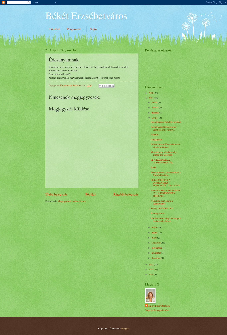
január (155, 102)
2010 (151, 93)
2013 (151, 269)
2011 (151, 98)
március (155, 112)
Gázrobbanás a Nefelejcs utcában (166, 121)
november (156, 252)
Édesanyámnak (158, 213)
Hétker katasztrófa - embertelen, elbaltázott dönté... (165, 146)
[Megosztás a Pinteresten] (112, 86)
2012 (151, 264)
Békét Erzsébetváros (86, 15)
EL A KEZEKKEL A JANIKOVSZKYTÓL (162, 161)
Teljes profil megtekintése (157, 310)
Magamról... (74, 29)
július (154, 237)
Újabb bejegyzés (56, 194)
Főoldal (54, 29)
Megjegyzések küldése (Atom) (72, 201)
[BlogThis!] (103, 86)
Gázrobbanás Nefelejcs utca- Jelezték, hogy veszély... (164, 128)
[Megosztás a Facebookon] (109, 86)
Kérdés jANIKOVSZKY (162, 208)
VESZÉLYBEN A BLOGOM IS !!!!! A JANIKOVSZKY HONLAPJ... (165, 193)
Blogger (125, 328)
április (155, 117)
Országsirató (156, 139)
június (155, 232)
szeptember (157, 247)
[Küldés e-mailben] (100, 86)
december (156, 257)
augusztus (156, 242)
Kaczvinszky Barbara (159, 305)
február (155, 107)
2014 (151, 274)
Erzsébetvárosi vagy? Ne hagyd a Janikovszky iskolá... (166, 220)
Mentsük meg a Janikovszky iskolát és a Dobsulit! (163, 153)
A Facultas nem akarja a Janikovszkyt (162, 202)
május (155, 227)
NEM (153, 167)
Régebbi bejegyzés (126, 194)
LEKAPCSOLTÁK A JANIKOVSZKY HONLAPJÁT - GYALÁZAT (165, 182)
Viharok (154, 134)
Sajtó (93, 29)
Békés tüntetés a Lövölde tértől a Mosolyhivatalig (165, 174)
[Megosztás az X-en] (106, 86)
